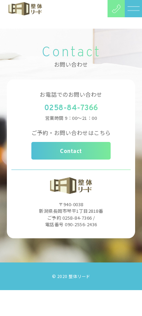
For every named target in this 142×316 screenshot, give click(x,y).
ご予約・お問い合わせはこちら (71, 132)
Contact (71, 150)
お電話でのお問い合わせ (71, 94)
